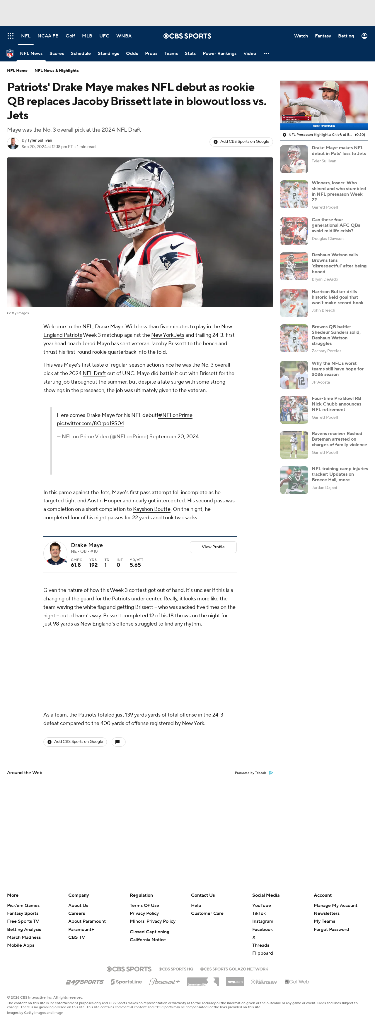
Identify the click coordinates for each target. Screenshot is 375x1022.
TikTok (259, 913)
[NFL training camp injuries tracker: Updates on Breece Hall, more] (294, 480)
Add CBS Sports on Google (244, 141)
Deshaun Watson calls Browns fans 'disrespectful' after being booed (339, 263)
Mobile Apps (20, 945)
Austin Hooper (104, 500)
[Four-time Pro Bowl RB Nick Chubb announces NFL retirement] (294, 410)
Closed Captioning (149, 932)
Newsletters (327, 913)
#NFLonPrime (175, 415)
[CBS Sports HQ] (176, 968)
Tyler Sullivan (40, 140)
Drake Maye (109, 326)
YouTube (261, 905)
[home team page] (64, 562)
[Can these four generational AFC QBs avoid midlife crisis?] (294, 231)
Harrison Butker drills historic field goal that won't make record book (338, 297)
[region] (324, 105)
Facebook (262, 929)
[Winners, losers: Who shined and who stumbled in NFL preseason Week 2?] (294, 194)
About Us (78, 905)
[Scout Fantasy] (264, 982)
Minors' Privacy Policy (152, 921)
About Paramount (87, 921)
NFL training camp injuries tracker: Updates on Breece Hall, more (340, 474)
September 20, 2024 (174, 436)
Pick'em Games (23, 905)
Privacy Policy (144, 913)
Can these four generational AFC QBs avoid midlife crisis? (336, 225)
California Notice (148, 940)
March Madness (24, 937)
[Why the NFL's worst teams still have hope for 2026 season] (294, 375)
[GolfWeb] (297, 982)
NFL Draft (94, 373)
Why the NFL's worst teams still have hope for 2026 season (338, 368)
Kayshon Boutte (152, 509)
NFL (87, 326)
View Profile (213, 547)
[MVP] (235, 980)
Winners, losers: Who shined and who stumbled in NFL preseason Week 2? (339, 191)
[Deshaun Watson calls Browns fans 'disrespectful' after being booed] (294, 266)
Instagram (262, 921)
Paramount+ (81, 929)
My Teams (324, 921)
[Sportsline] (126, 981)
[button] (267, 53)
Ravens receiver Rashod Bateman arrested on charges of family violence (339, 439)
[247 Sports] (85, 981)
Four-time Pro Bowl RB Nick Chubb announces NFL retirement (336, 404)
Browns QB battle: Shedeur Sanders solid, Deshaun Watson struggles (336, 335)
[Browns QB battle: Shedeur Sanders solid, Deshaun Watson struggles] (294, 338)
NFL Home (17, 70)
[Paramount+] (164, 980)
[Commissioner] (203, 980)
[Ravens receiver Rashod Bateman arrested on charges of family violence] (294, 445)
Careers (76, 913)
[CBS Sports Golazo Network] (234, 968)
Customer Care (207, 913)
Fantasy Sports (22, 913)
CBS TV (76, 937)
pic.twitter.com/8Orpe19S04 (90, 423)
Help (196, 905)
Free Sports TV (23, 921)
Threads (260, 945)
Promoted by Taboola (251, 773)
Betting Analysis (24, 929)
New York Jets (167, 335)
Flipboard (262, 953)
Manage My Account (335, 905)
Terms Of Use (144, 905)
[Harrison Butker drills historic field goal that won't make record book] (294, 303)
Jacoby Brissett (168, 343)
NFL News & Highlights (57, 70)
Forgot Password (331, 929)
